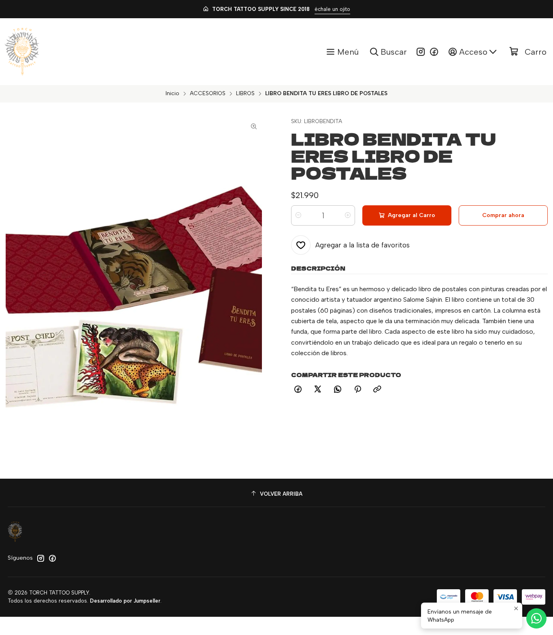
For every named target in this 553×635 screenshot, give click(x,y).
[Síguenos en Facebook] (434, 52)
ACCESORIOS (207, 93)
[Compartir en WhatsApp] (338, 389)
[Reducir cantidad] (298, 215)
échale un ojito (332, 9)
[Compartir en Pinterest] (357, 389)
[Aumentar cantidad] (348, 215)
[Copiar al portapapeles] (377, 389)
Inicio (172, 93)
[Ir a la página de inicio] (22, 51)
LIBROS (245, 93)
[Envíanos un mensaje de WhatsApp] (536, 618)
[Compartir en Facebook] (298, 389)
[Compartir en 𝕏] (318, 389)
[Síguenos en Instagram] (420, 52)
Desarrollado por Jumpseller (125, 601)
